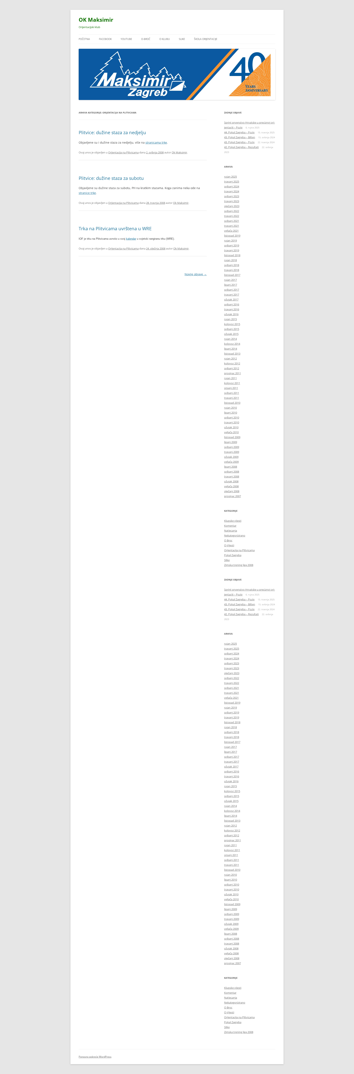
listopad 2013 (232, 353)
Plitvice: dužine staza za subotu (111, 178)
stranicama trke (156, 142)
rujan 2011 (230, 378)
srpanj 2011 (231, 388)
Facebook (105, 39)
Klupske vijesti (232, 521)
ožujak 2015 (231, 334)
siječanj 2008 (231, 491)
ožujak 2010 (231, 427)
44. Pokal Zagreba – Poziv (239, 132)
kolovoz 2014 (232, 344)
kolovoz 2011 (232, 383)
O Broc (228, 540)
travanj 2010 (231, 422)
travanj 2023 (231, 201)
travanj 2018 (231, 270)
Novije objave (196, 274)
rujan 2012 (230, 358)
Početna (84, 39)
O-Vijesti (229, 545)
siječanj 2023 (231, 206)
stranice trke (87, 193)
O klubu (164, 39)
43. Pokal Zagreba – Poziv (239, 142)
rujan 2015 (230, 319)
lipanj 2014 (230, 348)
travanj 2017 (231, 294)
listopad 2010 (232, 403)
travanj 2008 (231, 476)
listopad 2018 (232, 255)
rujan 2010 (230, 407)
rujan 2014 (230, 339)
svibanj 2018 (231, 265)
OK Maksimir (96, 19)
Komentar (230, 525)
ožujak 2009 (231, 457)
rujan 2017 (230, 280)
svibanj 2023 (231, 196)
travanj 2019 (231, 250)
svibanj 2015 (231, 329)
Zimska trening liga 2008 (238, 565)
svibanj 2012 (231, 368)
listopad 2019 (232, 235)
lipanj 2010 (230, 412)
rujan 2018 (230, 260)
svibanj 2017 (231, 289)
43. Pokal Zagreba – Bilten (239, 137)
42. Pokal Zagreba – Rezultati (241, 147)
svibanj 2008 (231, 471)
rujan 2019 (230, 240)
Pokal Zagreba (232, 555)
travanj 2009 (231, 452)
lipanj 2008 (230, 466)
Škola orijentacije (205, 39)
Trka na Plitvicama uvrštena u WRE (115, 228)
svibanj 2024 (231, 186)
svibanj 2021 (231, 221)
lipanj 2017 (230, 285)
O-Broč (145, 39)
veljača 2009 (231, 462)
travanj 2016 (231, 309)
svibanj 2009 (231, 447)
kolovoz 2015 (232, 324)
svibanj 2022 (231, 211)
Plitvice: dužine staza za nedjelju (112, 132)
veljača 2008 (231, 486)
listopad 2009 (232, 437)
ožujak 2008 (231, 481)
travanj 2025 (231, 181)
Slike (182, 39)
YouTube (126, 39)
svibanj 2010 (231, 417)
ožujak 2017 (231, 299)
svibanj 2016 (231, 304)
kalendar (131, 238)
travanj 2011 (231, 398)
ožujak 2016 (231, 314)
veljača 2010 (231, 432)
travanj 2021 (231, 226)
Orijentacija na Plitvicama (123, 152)
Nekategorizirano (234, 535)
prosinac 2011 (232, 373)
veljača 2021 (231, 230)
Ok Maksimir (179, 152)
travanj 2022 (231, 216)
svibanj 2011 (231, 393)
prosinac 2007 (232, 496)
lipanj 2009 (230, 442)
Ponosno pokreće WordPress (95, 1056)
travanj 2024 (231, 191)
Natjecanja (230, 530)
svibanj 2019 (231, 245)
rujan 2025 (230, 176)
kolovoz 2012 (232, 363)
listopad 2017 (232, 275)
